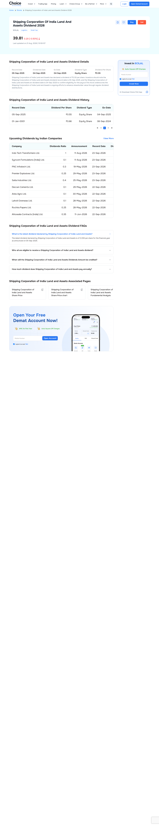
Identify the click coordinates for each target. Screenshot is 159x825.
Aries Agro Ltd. (19, 194)
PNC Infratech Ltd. (21, 166)
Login (124, 4)
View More (108, 138)
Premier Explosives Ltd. (23, 173)
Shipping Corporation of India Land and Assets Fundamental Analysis (102, 292)
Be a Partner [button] (90, 4)
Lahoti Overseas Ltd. (22, 200)
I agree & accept (21, 344)
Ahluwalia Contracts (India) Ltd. (27, 214)
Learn (62, 4)
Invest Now (134, 84)
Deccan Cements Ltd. (22, 187)
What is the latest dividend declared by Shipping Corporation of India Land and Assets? (52, 234)
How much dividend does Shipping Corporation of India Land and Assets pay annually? (52, 269)
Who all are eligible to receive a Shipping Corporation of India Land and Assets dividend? (52, 250)
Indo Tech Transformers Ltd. (26, 153)
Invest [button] (30, 4)
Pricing (53, 4)
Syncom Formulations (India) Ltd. (28, 160)
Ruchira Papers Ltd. (21, 207)
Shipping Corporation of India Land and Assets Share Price (23, 292)
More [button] (102, 4)
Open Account (50, 338)
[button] (118, 22)
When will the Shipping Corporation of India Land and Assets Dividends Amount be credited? (54, 260)
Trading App (42, 4)
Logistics (24, 30)
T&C (26, 344)
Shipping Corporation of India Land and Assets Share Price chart (62, 292)
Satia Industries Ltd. (22, 180)
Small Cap (34, 30)
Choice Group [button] (74, 4)
